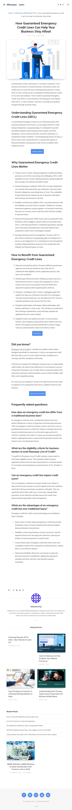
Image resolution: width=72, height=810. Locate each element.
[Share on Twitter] (5, 93)
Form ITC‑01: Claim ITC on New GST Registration (21, 721)
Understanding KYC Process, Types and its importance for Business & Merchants (51, 693)
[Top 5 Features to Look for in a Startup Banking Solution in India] (21, 678)
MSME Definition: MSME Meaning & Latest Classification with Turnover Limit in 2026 (20, 766)
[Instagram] (36, 795)
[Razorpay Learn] (15, 5)
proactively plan (41, 238)
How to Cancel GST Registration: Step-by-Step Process (23, 717)
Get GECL (37, 333)
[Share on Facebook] (5, 89)
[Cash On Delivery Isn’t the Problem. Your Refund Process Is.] (51, 643)
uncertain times (34, 128)
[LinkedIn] (5, 98)
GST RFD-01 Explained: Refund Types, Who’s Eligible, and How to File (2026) (29, 730)
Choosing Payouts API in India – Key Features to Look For (19, 639)
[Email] (5, 103)
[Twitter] (30, 795)
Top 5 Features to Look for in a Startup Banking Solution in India (20, 693)
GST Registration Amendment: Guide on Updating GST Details (25, 725)
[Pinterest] (23, 590)
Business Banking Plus (25, 13)
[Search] (67, 4)
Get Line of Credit (37, 393)
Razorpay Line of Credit (21, 349)
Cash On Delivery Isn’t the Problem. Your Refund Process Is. (49, 658)
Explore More (37, 151)
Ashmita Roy (36, 606)
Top (36, 806)
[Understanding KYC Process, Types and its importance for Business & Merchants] (51, 678)
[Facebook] (24, 795)
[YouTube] (42, 795)
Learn (11, 13)
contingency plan (50, 292)
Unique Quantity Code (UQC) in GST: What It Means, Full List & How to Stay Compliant (32, 734)
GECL (59, 137)
